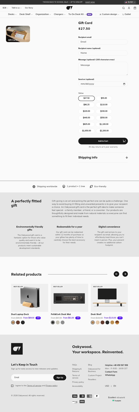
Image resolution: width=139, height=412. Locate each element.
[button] (103, 157)
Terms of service (34, 386)
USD (107, 386)
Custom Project (95, 376)
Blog (90, 365)
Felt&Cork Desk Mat (61, 314)
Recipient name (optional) (89, 48)
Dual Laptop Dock (20, 314)
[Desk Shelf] (109, 298)
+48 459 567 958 (120, 365)
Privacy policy (51, 386)
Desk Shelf (96, 314)
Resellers (92, 380)
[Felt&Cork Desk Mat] (69, 298)
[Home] (69, 8)
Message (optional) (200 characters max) (96, 59)
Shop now (90, 2)
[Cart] (135, 8)
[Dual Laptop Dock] (29, 298)
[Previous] (116, 274)
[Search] (123, 8)
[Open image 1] (18, 33)
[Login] (129, 8)
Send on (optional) (86, 79)
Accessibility (77, 386)
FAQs (74, 365)
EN (114, 386)
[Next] (125, 274)
